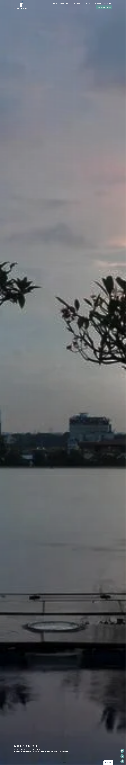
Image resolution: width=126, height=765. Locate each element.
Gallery (98, 3)
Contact (108, 3)
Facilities (88, 3)
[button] (122, 751)
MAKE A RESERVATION (104, 7)
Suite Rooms (76, 3)
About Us (64, 3)
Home (55, 3)
